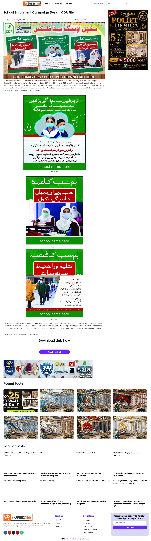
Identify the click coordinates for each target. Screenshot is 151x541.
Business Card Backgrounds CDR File (20, 501)
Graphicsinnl (71, 539)
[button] (98, 3)
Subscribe (130, 528)
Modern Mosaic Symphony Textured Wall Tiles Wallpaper (56, 474)
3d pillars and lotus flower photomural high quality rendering (56, 502)
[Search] (126, 3)
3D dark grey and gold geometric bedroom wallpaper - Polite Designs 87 (129, 503)
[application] (51, 3)
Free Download (54, 352)
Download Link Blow (54, 340)
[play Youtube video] (54, 50)
